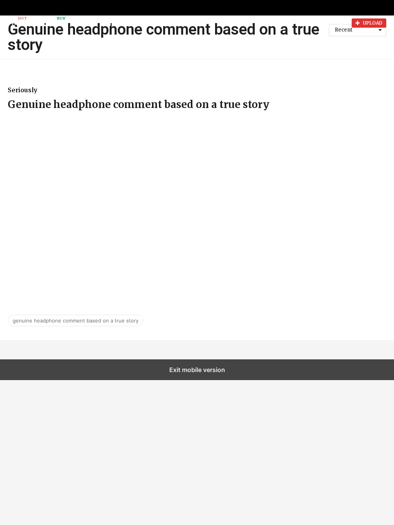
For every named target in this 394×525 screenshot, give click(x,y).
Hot (17, 22)
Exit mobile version (197, 370)
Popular (83, 23)
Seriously (22, 90)
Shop (121, 23)
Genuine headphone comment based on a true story (138, 104)
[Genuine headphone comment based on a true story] (197, 210)
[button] (136, 23)
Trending (47, 22)
